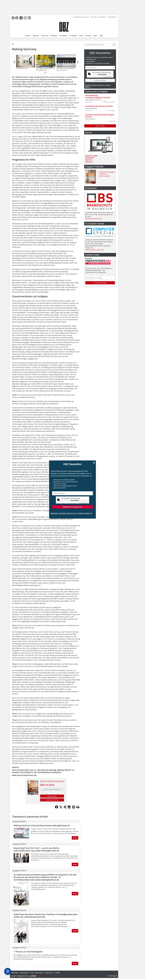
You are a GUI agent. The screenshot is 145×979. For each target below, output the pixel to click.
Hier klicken (75, 500)
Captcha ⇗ (83, 502)
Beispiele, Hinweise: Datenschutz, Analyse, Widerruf (71, 513)
